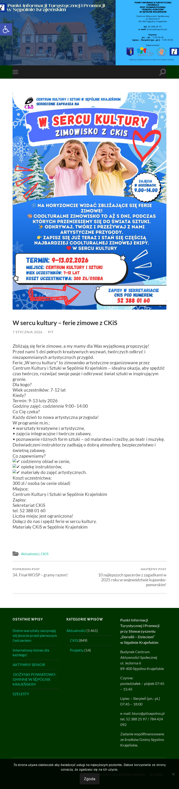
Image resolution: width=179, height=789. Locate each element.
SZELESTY (21, 693)
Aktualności (30, 554)
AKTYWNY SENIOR (29, 664)
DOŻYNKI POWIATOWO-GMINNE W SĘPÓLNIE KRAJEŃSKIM (35, 679)
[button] (6, 29)
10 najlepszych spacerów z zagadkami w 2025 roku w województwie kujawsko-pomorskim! (132, 577)
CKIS (44, 554)
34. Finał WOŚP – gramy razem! (40, 572)
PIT (51, 332)
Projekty (77, 650)
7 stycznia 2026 (27, 332)
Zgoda (89, 778)
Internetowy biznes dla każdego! (31, 652)
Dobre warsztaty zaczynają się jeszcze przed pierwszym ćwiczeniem (35, 635)
